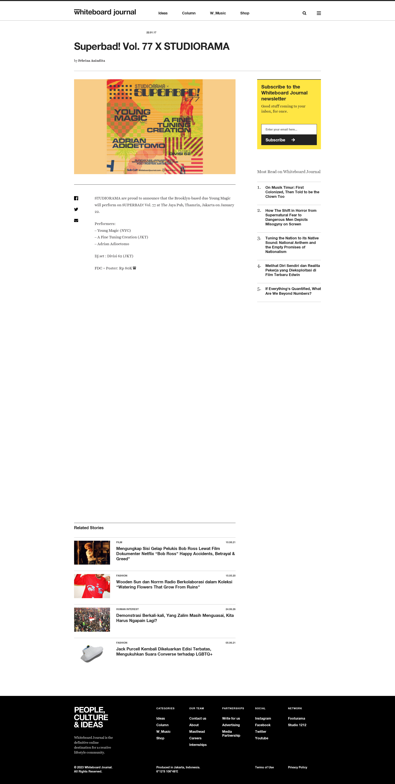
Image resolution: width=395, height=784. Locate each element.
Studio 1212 (297, 725)
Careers (195, 738)
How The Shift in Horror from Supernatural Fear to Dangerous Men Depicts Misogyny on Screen (290, 217)
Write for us (231, 718)
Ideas (163, 13)
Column (189, 13)
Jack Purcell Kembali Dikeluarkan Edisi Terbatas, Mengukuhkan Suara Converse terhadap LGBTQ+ (164, 651)
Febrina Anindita (91, 60)
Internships (198, 745)
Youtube (261, 738)
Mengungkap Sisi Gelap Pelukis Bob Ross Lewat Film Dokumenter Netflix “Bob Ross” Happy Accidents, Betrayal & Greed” (175, 553)
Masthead (197, 732)
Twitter (260, 732)
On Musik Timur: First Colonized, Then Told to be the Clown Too (292, 192)
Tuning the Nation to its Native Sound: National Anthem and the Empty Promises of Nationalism (292, 245)
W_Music (218, 13)
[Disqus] (155, 345)
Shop (244, 13)
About (194, 725)
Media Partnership (231, 733)
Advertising (231, 725)
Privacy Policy (297, 767)
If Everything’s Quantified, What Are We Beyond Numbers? (293, 291)
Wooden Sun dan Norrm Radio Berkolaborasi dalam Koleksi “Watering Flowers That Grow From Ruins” (174, 584)
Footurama (296, 718)
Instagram (263, 718)
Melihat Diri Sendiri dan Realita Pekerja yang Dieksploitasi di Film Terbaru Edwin (292, 270)
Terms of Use (264, 767)
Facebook (263, 725)
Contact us (197, 718)
